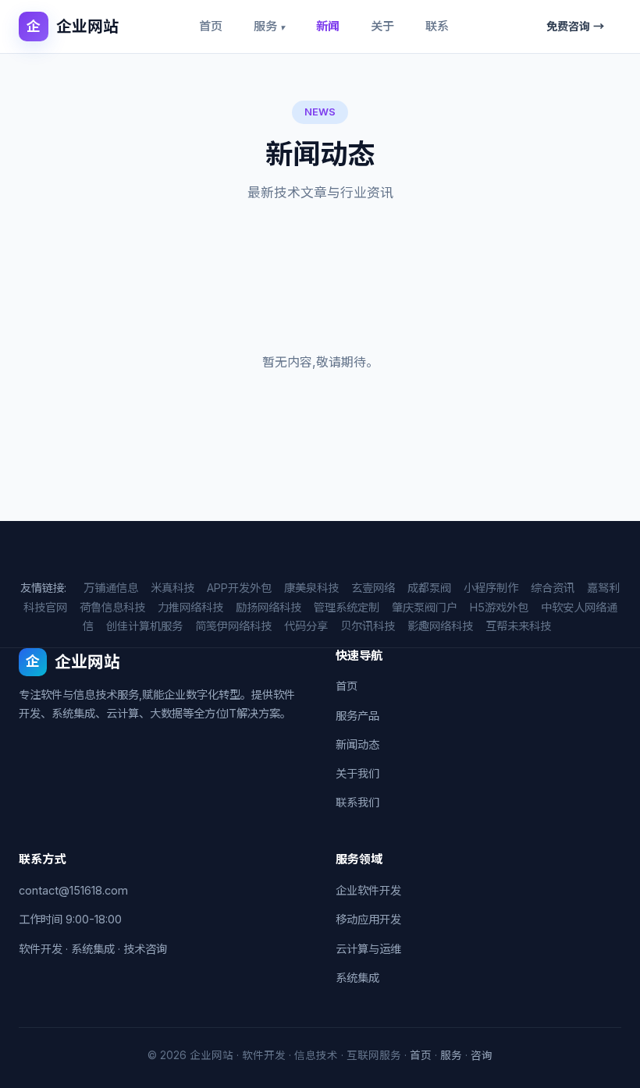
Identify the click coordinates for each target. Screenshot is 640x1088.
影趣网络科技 (440, 626)
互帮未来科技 (518, 626)
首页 (210, 26)
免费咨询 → (575, 26)
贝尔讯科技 (367, 626)
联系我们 (357, 802)
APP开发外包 (239, 587)
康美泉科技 (311, 587)
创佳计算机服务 (144, 626)
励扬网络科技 (268, 607)
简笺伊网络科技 (233, 626)
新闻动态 (357, 744)
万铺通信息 (111, 587)
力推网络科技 (190, 607)
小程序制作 (491, 587)
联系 (437, 26)
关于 (382, 26)
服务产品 (357, 715)
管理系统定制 (346, 607)
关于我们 (357, 773)
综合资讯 (552, 587)
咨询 (481, 1055)
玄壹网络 (373, 587)
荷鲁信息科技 (112, 607)
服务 (269, 26)
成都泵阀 (429, 587)
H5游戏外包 (499, 607)
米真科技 (172, 587)
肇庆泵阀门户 (424, 607)
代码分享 (306, 626)
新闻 (328, 26)
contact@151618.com (73, 890)
